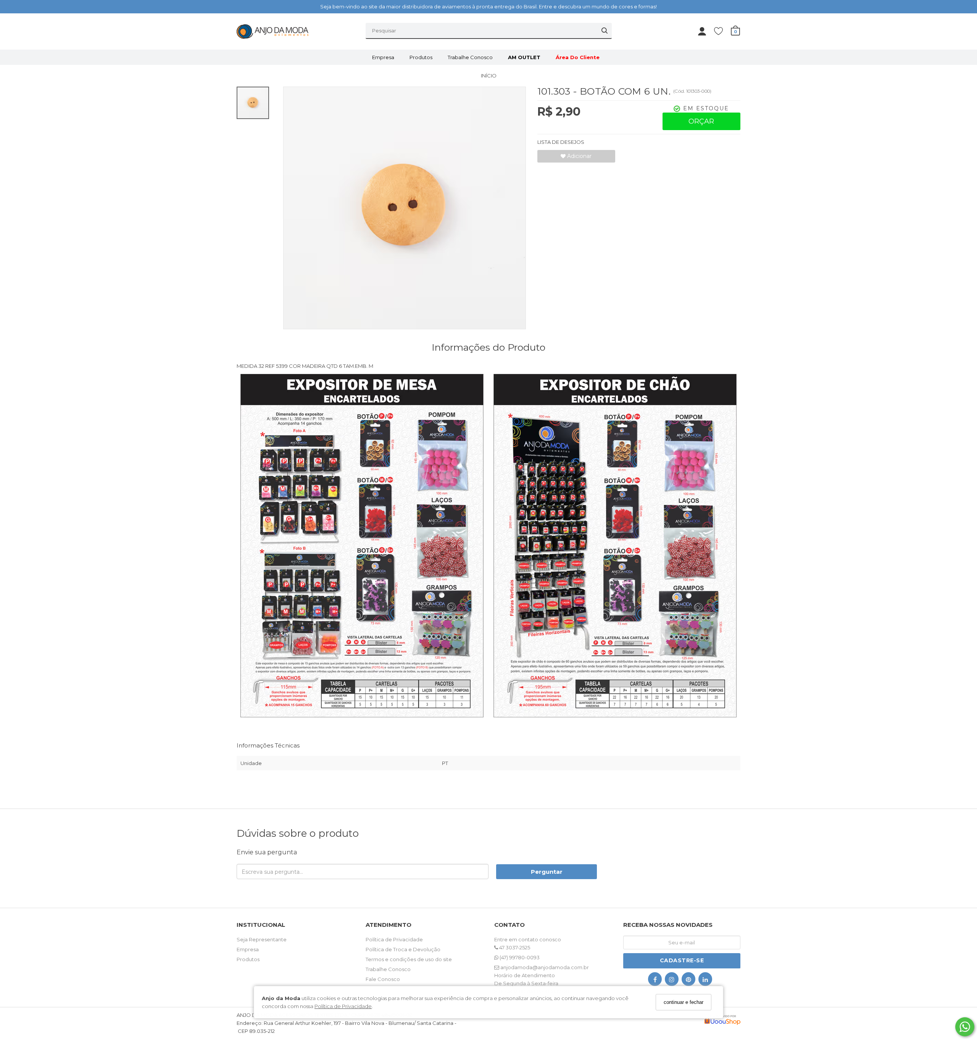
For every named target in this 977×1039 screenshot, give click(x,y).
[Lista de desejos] (722, 31)
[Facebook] (655, 981)
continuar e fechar (683, 1002)
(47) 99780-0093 (519, 957)
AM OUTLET (524, 57)
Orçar (701, 121)
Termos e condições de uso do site (409, 959)
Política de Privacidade (343, 1006)
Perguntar (547, 871)
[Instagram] (672, 981)
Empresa (383, 57)
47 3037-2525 (514, 947)
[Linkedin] (705, 981)
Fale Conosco (383, 979)
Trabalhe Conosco (470, 57)
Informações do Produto (488, 347)
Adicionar (579, 156)
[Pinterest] (688, 981)
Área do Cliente (578, 57)
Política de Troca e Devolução (403, 949)
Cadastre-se (682, 960)
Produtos (421, 57)
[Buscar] (604, 30)
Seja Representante (262, 939)
